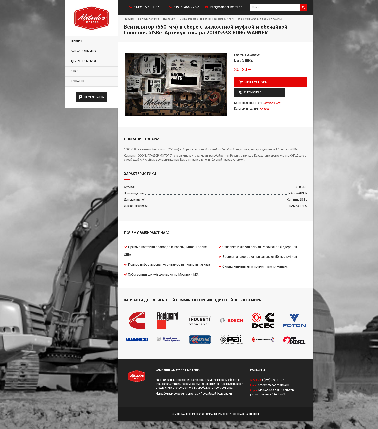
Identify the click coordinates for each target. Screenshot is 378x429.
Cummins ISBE (272, 102)
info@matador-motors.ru (226, 7)
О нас (74, 71)
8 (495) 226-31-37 (146, 7)
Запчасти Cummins (83, 51)
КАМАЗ (264, 108)
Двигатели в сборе (84, 61)
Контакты (77, 81)
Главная (76, 41)
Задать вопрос (252, 92)
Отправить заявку (94, 97)
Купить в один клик (255, 81)
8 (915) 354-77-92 (186, 7)
